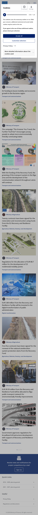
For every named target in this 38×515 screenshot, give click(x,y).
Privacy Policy (8, 46)
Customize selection (19, 41)
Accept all (19, 36)
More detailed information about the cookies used (17, 52)
